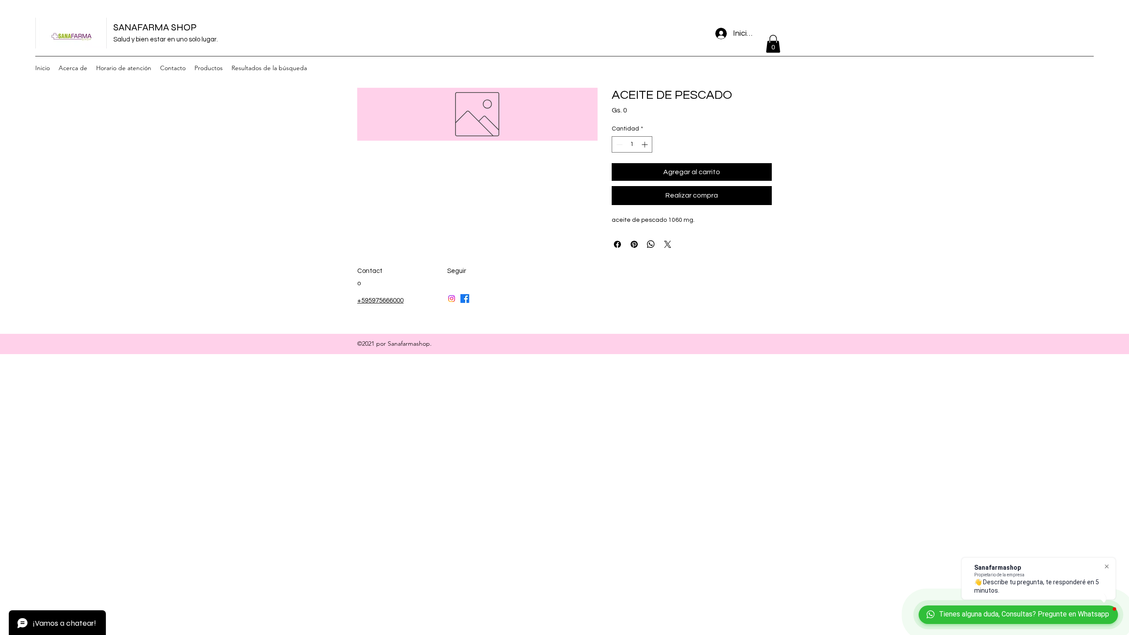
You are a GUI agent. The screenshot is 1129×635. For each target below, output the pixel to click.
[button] (773, 44)
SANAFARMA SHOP (155, 27)
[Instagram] (451, 298)
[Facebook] (464, 298)
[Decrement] (618, 144)
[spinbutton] (632, 144)
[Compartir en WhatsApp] (651, 244)
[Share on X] (667, 244)
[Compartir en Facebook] (617, 244)
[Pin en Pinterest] (634, 244)
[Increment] (645, 144)
